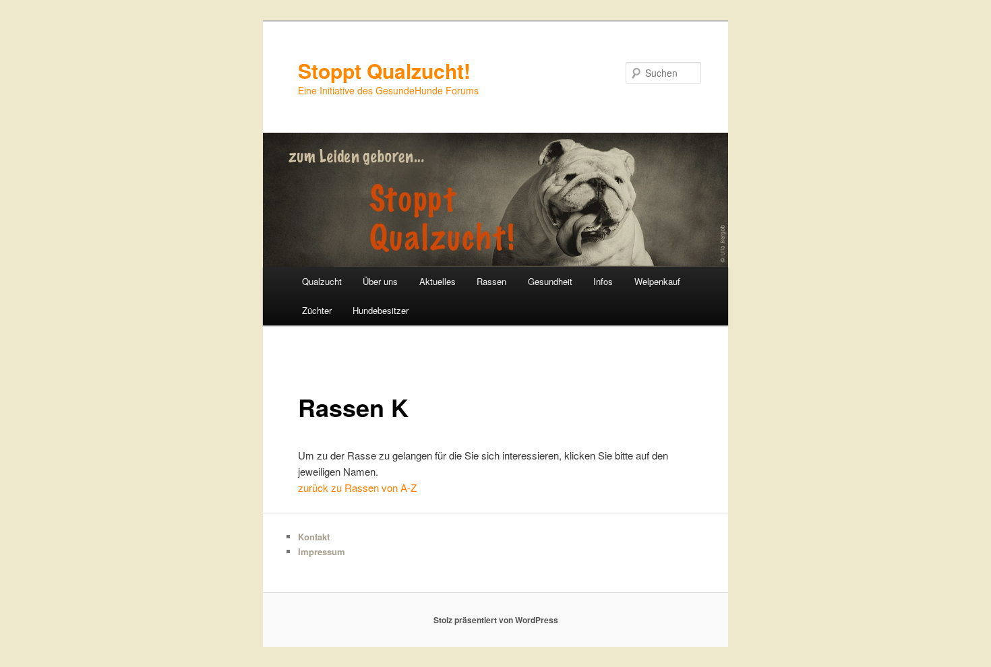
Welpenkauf (657, 281)
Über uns (380, 281)
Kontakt (314, 536)
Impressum (321, 551)
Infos (603, 281)
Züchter (317, 310)
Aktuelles (437, 281)
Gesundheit (550, 281)
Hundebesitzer (381, 310)
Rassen (491, 281)
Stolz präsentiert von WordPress (495, 620)
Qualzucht (322, 281)
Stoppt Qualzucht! (384, 70)
